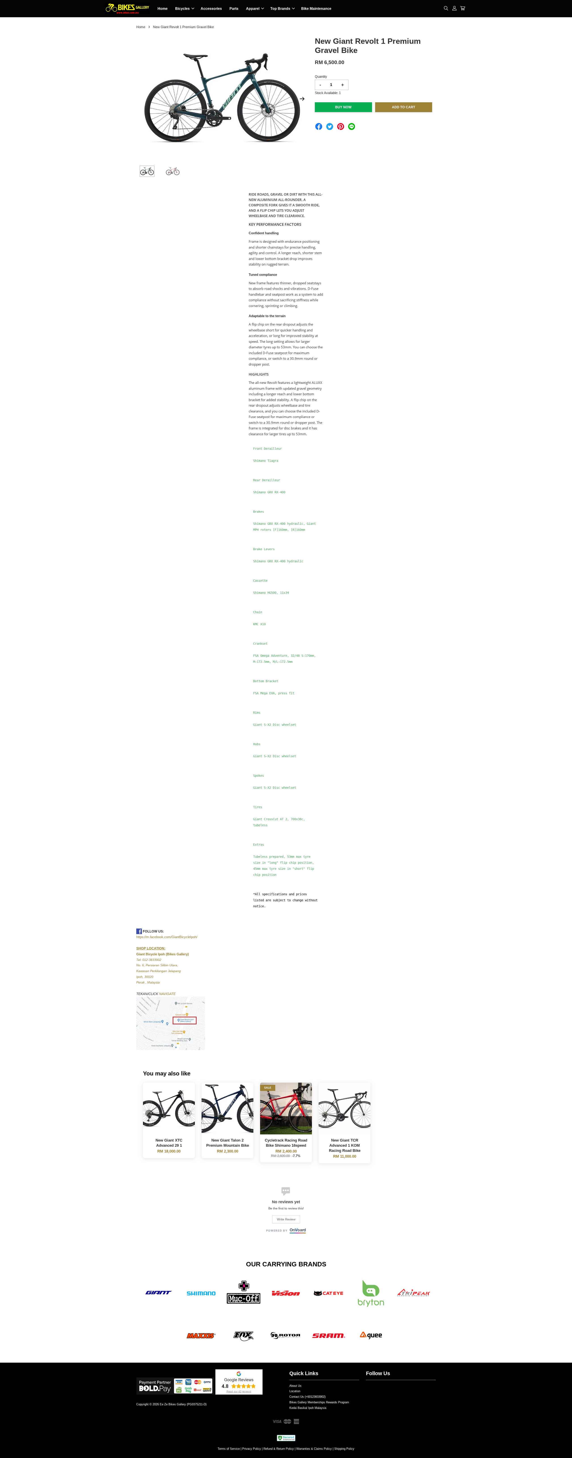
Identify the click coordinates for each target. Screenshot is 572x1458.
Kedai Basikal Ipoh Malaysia (307, 1408)
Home (163, 8)
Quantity (321, 76)
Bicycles (182, 8)
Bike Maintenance (316, 8)
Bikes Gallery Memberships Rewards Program (319, 1402)
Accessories (211, 8)
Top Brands (280, 8)
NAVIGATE (167, 994)
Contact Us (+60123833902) (307, 1396)
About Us (295, 1385)
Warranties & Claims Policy (314, 1448)
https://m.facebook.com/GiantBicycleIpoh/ (166, 937)
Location (294, 1391)
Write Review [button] (286, 1219)
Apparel (252, 8)
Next (302, 98)
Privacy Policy (251, 1448)
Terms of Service (229, 1448)
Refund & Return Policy (278, 1448)
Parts (233, 8)
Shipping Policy (344, 1448)
